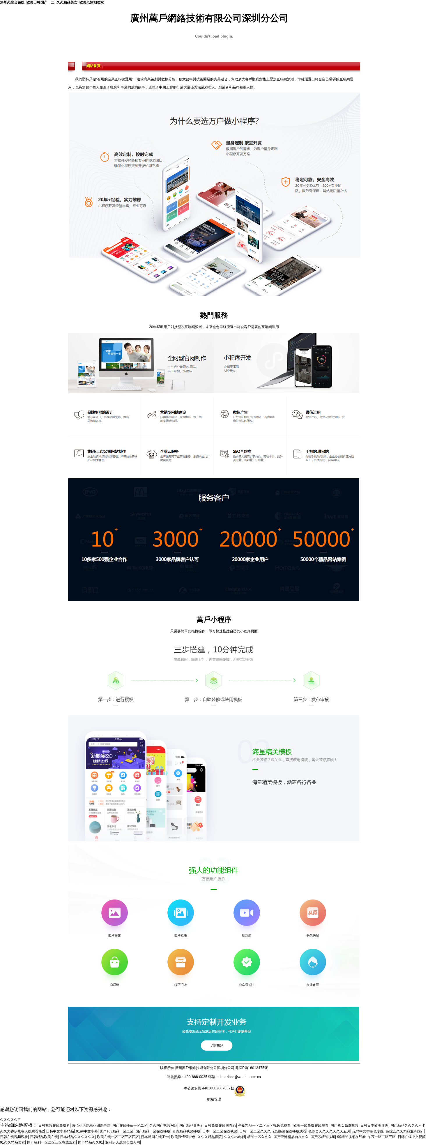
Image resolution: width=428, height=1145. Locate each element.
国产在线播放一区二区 (129, 1125)
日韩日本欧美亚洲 (374, 1125)
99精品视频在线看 (351, 1137)
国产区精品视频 (323, 1137)
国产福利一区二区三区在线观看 (51, 1142)
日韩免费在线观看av (220, 1125)
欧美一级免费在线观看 (310, 1125)
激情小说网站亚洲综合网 (91, 1125)
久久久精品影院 (209, 1137)
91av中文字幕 (87, 1131)
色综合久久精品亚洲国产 (405, 1131)
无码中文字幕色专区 (368, 1131)
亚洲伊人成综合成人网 (122, 1142)
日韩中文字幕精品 (60, 1131)
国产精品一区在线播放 (152, 1131)
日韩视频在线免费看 (54, 1125)
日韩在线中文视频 (412, 1137)
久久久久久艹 (10, 1120)
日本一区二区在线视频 (219, 1131)
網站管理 (214, 1099)
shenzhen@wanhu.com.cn (240, 1077)
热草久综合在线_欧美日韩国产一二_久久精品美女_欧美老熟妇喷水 (52, 2)
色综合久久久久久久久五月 (329, 1131)
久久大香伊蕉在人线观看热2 (22, 1131)
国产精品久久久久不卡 (407, 1125)
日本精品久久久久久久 (77, 1137)
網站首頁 (93, 66)
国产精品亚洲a (190, 1125)
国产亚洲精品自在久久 (291, 1137)
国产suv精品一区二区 (116, 1131)
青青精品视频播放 (186, 1131)
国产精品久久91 (90, 1142)
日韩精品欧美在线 (44, 1137)
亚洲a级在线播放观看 (289, 1131)
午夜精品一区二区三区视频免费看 (264, 1125)
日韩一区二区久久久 (255, 1131)
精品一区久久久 (259, 1137)
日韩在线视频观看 (14, 1137)
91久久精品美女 (12, 1142)
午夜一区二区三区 (382, 1137)
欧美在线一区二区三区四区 (118, 1137)
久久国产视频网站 (163, 1125)
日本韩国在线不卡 (155, 1137)
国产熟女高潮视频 (344, 1125)
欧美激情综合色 (183, 1137)
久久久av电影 (234, 1137)
